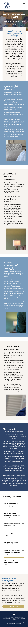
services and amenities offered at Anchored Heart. (15, 58)
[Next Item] (24, 150)
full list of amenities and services (14, 302)
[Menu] (24, 4)
